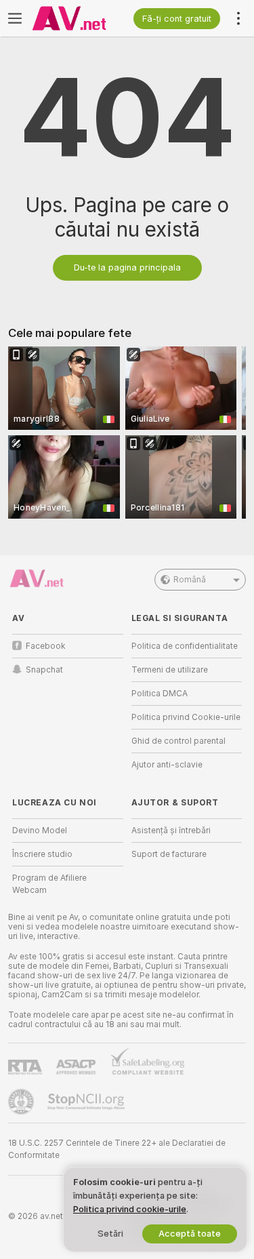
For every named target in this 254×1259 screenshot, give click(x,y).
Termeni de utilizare (169, 670)
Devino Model (39, 830)
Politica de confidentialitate (184, 646)
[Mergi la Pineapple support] (22, 1102)
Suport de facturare (169, 854)
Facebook (46, 646)
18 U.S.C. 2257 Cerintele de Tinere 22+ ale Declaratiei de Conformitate (117, 1149)
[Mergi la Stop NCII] (87, 1102)
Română (189, 579)
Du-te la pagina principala (127, 267)
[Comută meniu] (15, 18)
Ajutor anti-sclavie (167, 765)
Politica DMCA (159, 693)
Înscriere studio (42, 854)
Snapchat (44, 670)
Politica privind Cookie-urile (185, 717)
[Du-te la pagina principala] (78, 18)
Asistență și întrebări (171, 830)
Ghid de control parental (178, 741)
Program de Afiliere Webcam (49, 884)
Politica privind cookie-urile (129, 1209)
